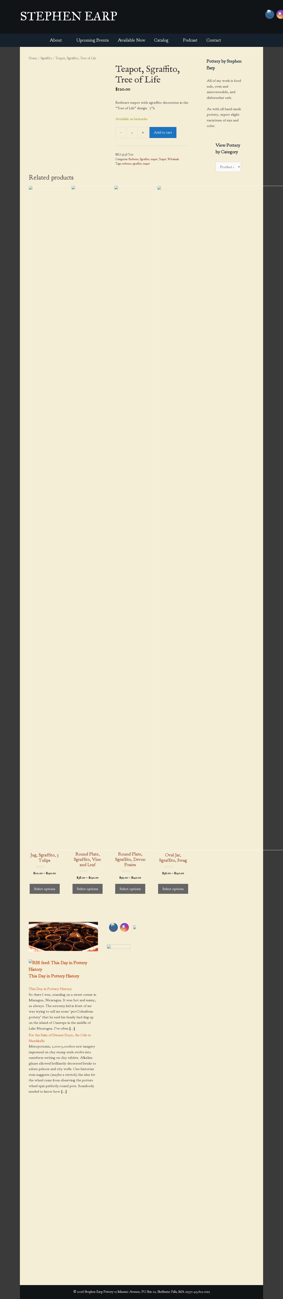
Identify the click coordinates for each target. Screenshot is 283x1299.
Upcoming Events (92, 40)
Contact (213, 40)
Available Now (131, 40)
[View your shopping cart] (232, 40)
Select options (44, 888)
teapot (154, 159)
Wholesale (173, 159)
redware (126, 163)
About (56, 40)
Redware (133, 159)
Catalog (161, 40)
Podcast (190, 40)
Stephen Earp (68, 16)
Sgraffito (46, 58)
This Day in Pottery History (54, 976)
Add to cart (163, 132)
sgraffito (137, 163)
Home (33, 58)
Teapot (162, 159)
